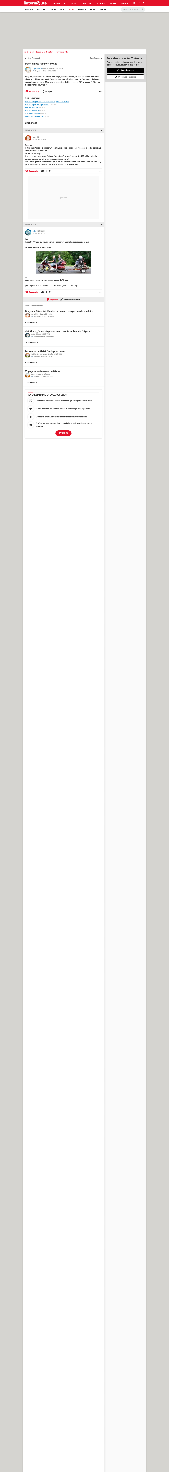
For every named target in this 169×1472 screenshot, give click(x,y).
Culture (87, 3)
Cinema (103, 9)
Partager (48, 91)
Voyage (93, 9)
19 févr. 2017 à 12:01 (39, 233)
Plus (123, 3)
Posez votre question (71, 300)
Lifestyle (41, 9)
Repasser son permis (34, 116)
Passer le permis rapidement (37, 104)
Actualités (59, 3)
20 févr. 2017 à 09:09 (49, 71)
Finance (101, 3)
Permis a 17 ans (32, 107)
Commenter (34, 171)
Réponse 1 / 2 (30, 130)
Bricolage (29, 9)
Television (81, 9)
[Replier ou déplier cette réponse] (102, 130)
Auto (113, 3)
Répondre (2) (34, 91)
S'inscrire (63, 433)
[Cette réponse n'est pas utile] (49, 171)
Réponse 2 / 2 (30, 224)
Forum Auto (40, 52)
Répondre (54, 300)
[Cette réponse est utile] (42, 171)
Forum (31, 52)
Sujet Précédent (33, 58)
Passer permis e (32, 110)
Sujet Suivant (95, 58)
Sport (74, 3)
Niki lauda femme (32, 113)
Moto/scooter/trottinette (58, 52)
